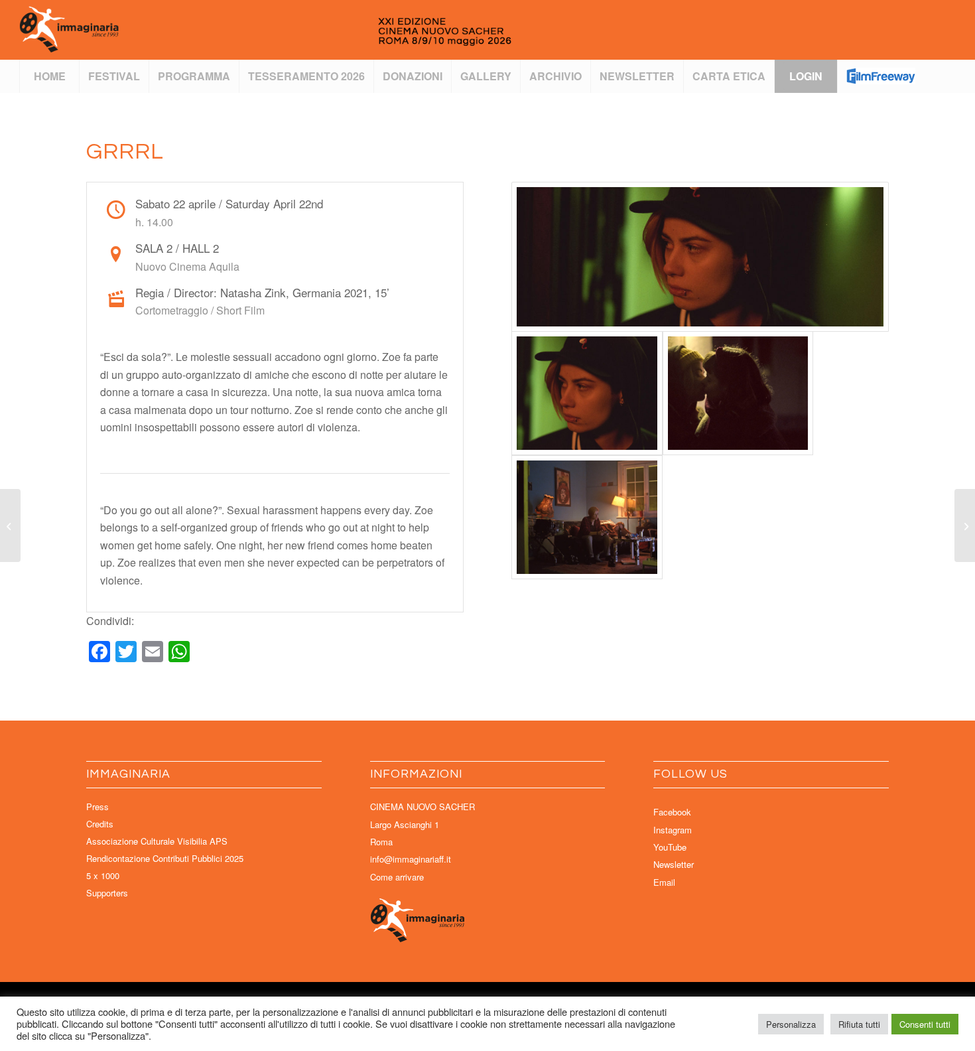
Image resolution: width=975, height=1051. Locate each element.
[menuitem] (49, 76)
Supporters (107, 892)
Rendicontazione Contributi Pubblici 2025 (164, 858)
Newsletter (673, 864)
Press (97, 806)
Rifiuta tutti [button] (859, 1024)
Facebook (672, 812)
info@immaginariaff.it (410, 859)
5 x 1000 (102, 875)
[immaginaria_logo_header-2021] (310, 30)
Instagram (672, 829)
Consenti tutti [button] (924, 1024)
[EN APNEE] (10, 525)
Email (664, 882)
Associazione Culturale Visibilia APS (157, 841)
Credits (99, 823)
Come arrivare (397, 877)
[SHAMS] (964, 525)
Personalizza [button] (791, 1024)
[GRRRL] (700, 257)
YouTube (669, 847)
